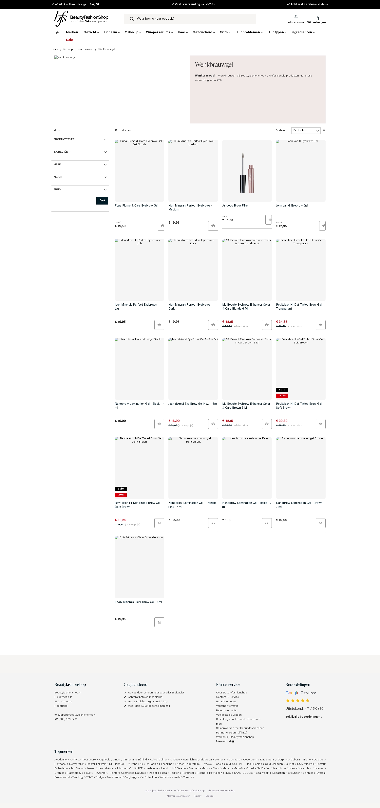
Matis (216, 768)
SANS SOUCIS (243, 773)
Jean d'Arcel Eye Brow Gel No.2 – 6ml (193, 404)
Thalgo (100, 777)
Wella (177, 777)
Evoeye (207, 764)
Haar (182, 32)
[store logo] (86, 19)
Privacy (197, 796)
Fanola (219, 764)
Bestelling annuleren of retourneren (238, 719)
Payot (87, 773)
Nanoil (293, 768)
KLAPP (138, 768)
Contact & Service (227, 697)
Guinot (290, 764)
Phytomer (100, 773)
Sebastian (278, 773)
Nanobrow (279, 768)
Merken (72, 32)
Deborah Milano (301, 759)
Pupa (163, 773)
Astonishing (190, 759)
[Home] (57, 33)
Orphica (59, 773)
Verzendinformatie (227, 706)
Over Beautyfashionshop (231, 692)
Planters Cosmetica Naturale (128, 773)
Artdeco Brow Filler (235, 205)
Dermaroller (76, 764)
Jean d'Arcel (106, 768)
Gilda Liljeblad (253, 764)
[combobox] (190, 19)
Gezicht (90, 32)
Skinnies (308, 773)
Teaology (78, 777)
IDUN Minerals (305, 764)
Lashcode (152, 768)
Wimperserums (158, 32)
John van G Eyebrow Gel (292, 205)
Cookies (209, 796)
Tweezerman (115, 777)
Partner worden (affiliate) (231, 733)
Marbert (194, 768)
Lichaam (111, 32)
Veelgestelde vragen (229, 715)
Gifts (224, 32)
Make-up (132, 32)
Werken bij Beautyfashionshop (235, 737)
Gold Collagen (274, 764)
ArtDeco (175, 759)
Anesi (116, 759)
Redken (174, 773)
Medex (227, 768)
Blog (219, 724)
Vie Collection (148, 777)
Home (54, 49)
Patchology (74, 773)
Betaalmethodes (226, 701)
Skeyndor (294, 773)
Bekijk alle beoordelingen (302, 717)
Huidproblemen (248, 32)
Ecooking (166, 764)
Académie (60, 759)
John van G (124, 768)
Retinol (202, 773)
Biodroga (206, 759)
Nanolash (306, 768)
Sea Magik (262, 773)
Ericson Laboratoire (187, 764)
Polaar (153, 773)
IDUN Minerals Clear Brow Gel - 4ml (138, 602)
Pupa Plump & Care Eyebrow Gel (136, 205)
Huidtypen (276, 32)
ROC (228, 773)
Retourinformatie (226, 710)
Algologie (104, 759)
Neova (319, 768)
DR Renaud (116, 764)
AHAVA (74, 759)
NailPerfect (263, 768)
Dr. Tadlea (152, 764)
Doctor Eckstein (96, 764)
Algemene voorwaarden (178, 796)
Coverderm (250, 759)
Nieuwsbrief (224, 741)
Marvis (206, 768)
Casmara (234, 759)
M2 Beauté (179, 768)
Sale (69, 40)
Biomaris (220, 759)
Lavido (165, 768)
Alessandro (89, 759)
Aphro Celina (158, 759)
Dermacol (60, 764)
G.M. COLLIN (234, 764)
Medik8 (238, 768)
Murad (250, 768)
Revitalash (215, 773)
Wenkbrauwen (85, 49)
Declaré (319, 759)
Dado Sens (267, 759)
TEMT (89, 777)
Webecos (165, 777)
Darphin (283, 759)
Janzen (91, 768)
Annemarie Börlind (135, 759)
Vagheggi (131, 777)
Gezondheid (203, 32)
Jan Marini (77, 768)
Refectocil (188, 773)
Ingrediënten (302, 32)
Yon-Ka (187, 777)
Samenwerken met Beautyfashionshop (240, 728)
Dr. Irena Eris (135, 764)
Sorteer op (282, 130)
